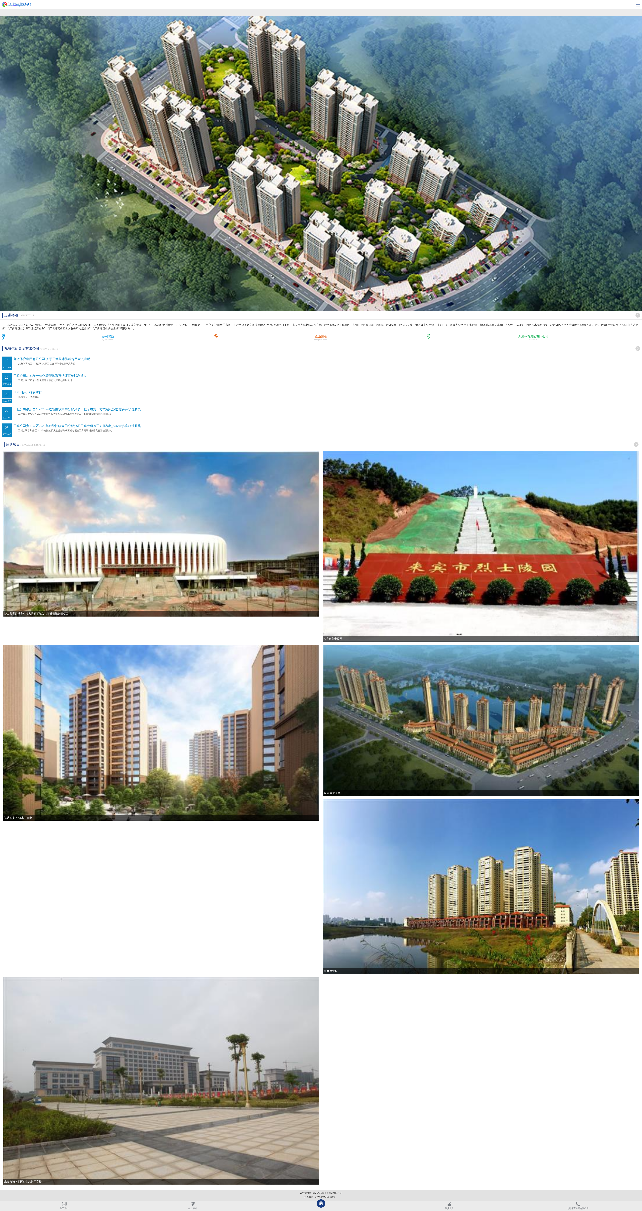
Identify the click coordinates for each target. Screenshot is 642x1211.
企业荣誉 (321, 336)
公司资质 (108, 336)
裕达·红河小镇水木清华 (18, 817)
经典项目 (449, 1208)
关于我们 (64, 1208)
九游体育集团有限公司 (533, 336)
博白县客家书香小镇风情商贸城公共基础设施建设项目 (36, 613)
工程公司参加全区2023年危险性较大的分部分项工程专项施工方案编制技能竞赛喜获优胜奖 (77, 409)
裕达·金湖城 (331, 971)
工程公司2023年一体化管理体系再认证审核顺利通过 (50, 375)
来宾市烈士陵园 (333, 638)
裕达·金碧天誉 (332, 793)
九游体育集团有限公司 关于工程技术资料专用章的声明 (51, 359)
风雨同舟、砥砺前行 (27, 392)
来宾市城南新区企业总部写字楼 (23, 1181)
